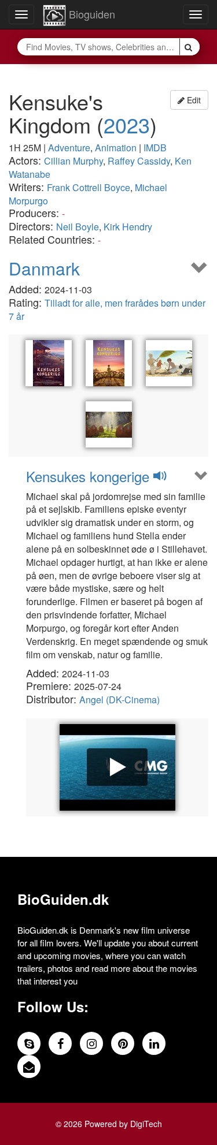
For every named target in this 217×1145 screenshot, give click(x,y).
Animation (116, 147)
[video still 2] (109, 424)
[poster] (48, 363)
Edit (193, 100)
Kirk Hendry (128, 226)
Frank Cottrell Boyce (88, 187)
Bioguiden (90, 13)
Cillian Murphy (73, 160)
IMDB (155, 147)
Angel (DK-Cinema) (119, 699)
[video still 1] (169, 363)
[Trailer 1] (117, 767)
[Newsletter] (29, 1066)
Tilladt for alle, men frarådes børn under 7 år (107, 309)
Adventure (69, 147)
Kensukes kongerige (89, 476)
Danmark (44, 268)
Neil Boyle (77, 226)
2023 (127, 124)
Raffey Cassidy (139, 160)
